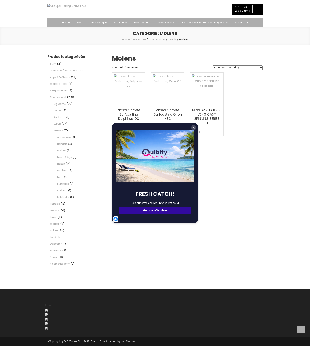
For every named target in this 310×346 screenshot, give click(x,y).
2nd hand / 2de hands (64, 70)
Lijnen (53, 217)
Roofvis (58, 117)
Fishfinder (63, 197)
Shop (80, 22)
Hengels (62, 144)
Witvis (57, 124)
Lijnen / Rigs (64, 157)
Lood (60, 177)
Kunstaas (63, 184)
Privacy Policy (166, 22)
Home (66, 22)
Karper (58, 110)
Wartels (55, 224)
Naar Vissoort (58, 97)
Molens (61, 150)
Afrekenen (120, 22)
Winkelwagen (98, 22)
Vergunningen (59, 90)
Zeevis (58, 130)
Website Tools (59, 84)
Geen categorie (60, 264)
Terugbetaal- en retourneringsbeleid (205, 22)
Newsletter (241, 22)
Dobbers (62, 170)
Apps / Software (60, 77)
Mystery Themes (126, 341)
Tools (53, 257)
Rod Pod (62, 190)
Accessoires (64, 137)
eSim (53, 64)
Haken (61, 164)
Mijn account (142, 22)
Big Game (60, 104)
